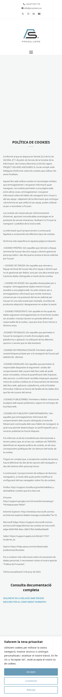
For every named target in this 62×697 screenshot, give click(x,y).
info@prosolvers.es (32, 8)
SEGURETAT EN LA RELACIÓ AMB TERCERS (23, 598)
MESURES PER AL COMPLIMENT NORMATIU (24, 601)
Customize (31, 680)
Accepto (31, 671)
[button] (31, 52)
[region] (31, 666)
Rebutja (31, 689)
